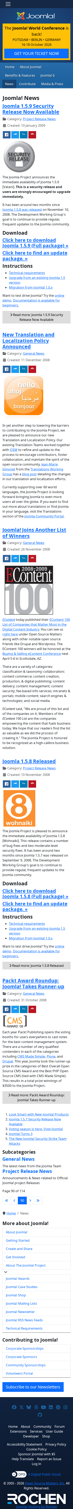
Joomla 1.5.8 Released (29, 761)
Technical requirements (27, 273)
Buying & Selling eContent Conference (31, 653)
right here (10, 634)
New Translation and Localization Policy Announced (28, 340)
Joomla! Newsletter (20, 1312)
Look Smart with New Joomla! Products (39, 1114)
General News (33, 353)
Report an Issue (49, 1459)
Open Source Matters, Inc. (45, 1483)
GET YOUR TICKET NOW (36, 53)
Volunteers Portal (19, 1373)
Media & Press (52, 84)
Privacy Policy (55, 1444)
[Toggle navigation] (8, 4)
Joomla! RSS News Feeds (24, 1320)
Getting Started (18, 1240)
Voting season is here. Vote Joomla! (36, 1129)
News (9, 84)
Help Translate (23, 1459)
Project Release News (39, 119)
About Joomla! (30, 67)
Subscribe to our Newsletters (33, 1387)
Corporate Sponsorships (25, 1348)
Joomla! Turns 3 (20, 1134)
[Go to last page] (38, 1200)
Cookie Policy (36, 1449)
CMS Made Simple (31, 1056)
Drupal (7, 1061)
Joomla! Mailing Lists (21, 1303)
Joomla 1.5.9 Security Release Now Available (30, 109)
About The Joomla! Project (26, 1265)
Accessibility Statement (24, 1444)
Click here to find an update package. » (34, 256)
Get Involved (15, 1257)
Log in (36, 1464)
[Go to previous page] (14, 1200)
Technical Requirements (24, 1328)
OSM (13, 450)
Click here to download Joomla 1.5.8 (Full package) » (35, 894)
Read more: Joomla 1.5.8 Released (37, 965)
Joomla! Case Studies (22, 1287)
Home (9, 67)
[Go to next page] (30, 1200)
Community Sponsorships (26, 1365)
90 (22, 1200)
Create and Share (19, 1249)
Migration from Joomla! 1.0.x (31, 287)
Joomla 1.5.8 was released (22, 209)
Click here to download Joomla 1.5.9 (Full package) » (35, 243)
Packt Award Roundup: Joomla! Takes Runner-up (33, 983)
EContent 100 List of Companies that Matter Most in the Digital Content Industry (36, 624)
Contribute (27, 84)
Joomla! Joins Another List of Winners (34, 532)
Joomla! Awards (18, 1278)
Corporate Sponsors (21, 1357)
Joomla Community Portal (44, 516)
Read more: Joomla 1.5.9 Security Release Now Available (37, 317)
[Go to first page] (6, 1200)
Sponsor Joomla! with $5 (36, 1454)
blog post (29, 474)
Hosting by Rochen (36, 1506)
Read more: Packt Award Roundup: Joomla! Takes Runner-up (37, 1097)
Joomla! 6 (48, 75)
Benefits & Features (20, 75)
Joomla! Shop (16, 1295)
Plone (51, 1056)
